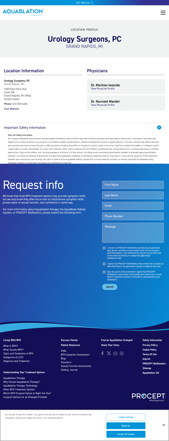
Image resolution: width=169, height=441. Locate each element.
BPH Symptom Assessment (75, 354)
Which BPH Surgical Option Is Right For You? (27, 393)
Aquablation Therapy (14, 378)
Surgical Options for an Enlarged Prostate (25, 397)
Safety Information (152, 340)
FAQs (63, 350)
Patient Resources (70, 345)
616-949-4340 (20, 103)
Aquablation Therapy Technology (20, 385)
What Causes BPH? (13, 349)
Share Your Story (110, 345)
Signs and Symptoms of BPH (18, 353)
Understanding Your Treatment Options (24, 372)
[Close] (163, 425)
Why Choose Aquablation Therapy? (21, 381)
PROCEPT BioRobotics (154, 363)
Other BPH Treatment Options (19, 389)
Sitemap (147, 368)
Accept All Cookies (126, 434)
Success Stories (69, 340)
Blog (63, 358)
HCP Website (83, 2)
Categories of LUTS (13, 357)
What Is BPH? (10, 345)
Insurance (66, 362)
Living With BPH (12, 340)
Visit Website (11, 108)
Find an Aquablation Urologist (117, 340)
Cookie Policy (150, 349)
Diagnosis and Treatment (16, 361)
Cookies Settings (125, 417)
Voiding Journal (69, 369)
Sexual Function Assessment (76, 366)
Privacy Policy (150, 345)
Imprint (147, 358)
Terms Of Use (150, 354)
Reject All (125, 425)
